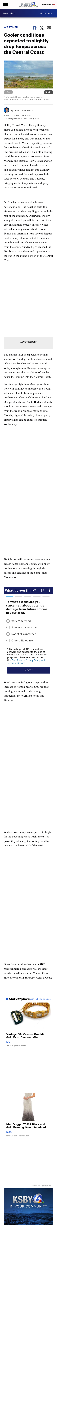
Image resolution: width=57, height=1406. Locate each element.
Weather (11, 27)
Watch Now (47, 5)
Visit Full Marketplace (40, 999)
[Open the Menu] (5, 4)
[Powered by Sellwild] (46, 1185)
